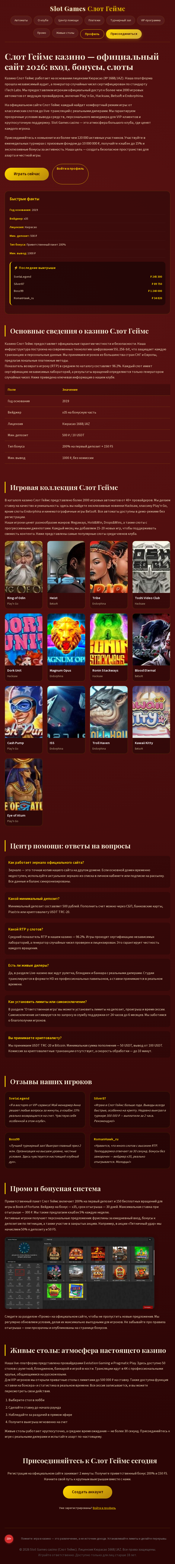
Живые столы (65, 33)
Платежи (94, 20)
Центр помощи (68, 20)
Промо (41, 33)
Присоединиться (124, 33)
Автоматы (21, 20)
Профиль (92, 34)
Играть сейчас (27, 174)
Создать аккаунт (87, 1492)
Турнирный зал (120, 20)
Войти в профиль (70, 168)
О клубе (43, 20)
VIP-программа (150, 20)
